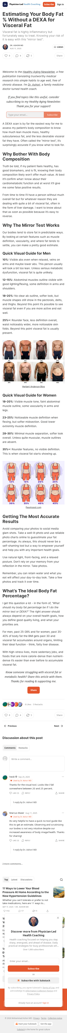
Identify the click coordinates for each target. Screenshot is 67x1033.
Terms (43, 1018)
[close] (57, 917)
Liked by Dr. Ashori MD (22, 780)
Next (56, 726)
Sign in (60, 4)
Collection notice (55, 1018)
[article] (33, 900)
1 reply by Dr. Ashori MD (25, 802)
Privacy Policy (33, 993)
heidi (12, 776)
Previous (12, 726)
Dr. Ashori (34, 84)
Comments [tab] (9, 747)
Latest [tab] (14, 879)
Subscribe (49, 4)
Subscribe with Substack (35, 980)
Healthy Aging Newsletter (39, 71)
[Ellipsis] (62, 776)
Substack (21, 1029)
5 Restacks (38, 704)
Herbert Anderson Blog (33, 386)
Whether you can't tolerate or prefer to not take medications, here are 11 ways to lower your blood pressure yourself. (25, 901)
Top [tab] (6, 879)
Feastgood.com (33, 507)
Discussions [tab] (26, 879)
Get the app (46, 1024)
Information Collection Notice (39, 990)
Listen (60, 47)
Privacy (36, 1018)
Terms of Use (49, 987)
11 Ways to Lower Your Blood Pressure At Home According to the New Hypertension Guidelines (25, 892)
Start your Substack (27, 1024)
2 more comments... (12, 863)
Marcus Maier (16, 812)
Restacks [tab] (23, 747)
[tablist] (15, 748)
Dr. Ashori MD (16, 45)
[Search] (61, 880)
